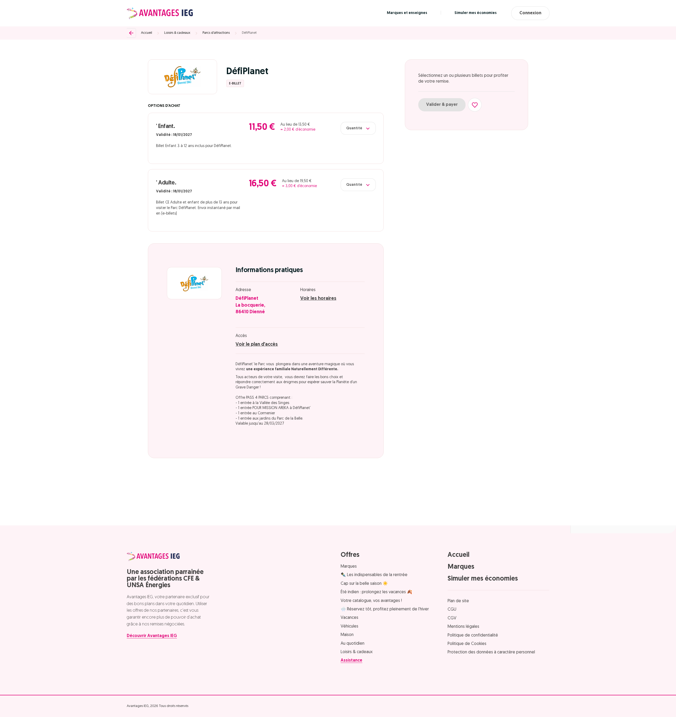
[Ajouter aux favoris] (474, 104)
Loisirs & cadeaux (177, 33)
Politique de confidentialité (473, 635)
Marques (349, 566)
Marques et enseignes (407, 13)
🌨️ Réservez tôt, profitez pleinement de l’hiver (385, 609)
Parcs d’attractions (216, 33)
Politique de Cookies (467, 644)
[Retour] (131, 33)
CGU (452, 609)
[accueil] (160, 13)
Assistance (351, 660)
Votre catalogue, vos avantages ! (371, 601)
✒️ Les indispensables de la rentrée (374, 575)
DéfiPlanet (249, 33)
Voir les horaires (318, 298)
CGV (452, 618)
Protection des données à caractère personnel (491, 652)
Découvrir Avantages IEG (152, 636)
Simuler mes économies (475, 13)
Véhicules (349, 626)
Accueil (146, 33)
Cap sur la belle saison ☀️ (364, 584)
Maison (347, 635)
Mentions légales (463, 627)
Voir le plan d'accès (257, 344)
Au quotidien (352, 644)
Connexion (530, 13)
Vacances (349, 618)
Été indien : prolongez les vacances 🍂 (376, 592)
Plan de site (458, 601)
